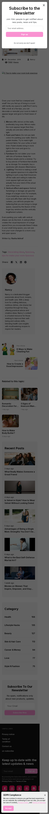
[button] (45, 795)
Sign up (24, 34)
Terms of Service (38, 803)
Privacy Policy (23, 803)
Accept (8, 808)
